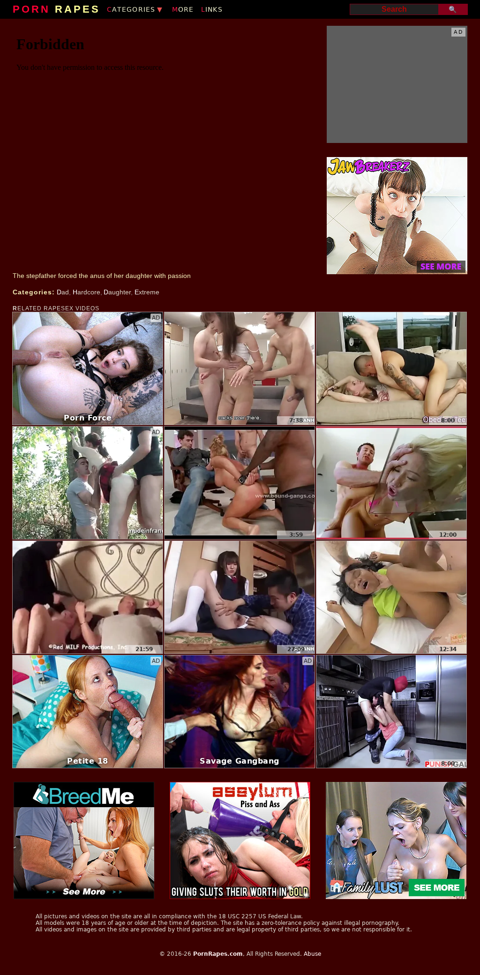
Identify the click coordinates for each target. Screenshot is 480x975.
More (183, 9)
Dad (63, 292)
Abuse (312, 954)
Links (212, 9)
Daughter (117, 292)
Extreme (147, 292)
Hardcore (86, 292)
